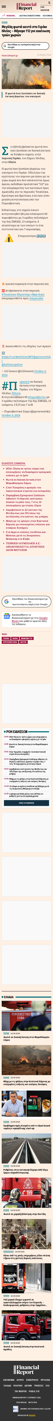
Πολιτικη (17, 1385)
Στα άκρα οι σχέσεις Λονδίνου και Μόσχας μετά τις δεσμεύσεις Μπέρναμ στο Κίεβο (26, 535)
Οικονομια (8, 1380)
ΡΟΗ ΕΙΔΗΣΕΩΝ (45, 8)
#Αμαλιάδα (36, 298)
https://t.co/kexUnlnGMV (17, 356)
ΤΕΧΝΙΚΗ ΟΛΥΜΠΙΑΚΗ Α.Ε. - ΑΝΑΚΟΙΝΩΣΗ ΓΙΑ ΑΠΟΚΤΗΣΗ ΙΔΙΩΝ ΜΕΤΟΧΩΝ (25, 547)
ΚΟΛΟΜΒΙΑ (47, 16)
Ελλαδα (7, 1385)
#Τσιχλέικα (9, 294)
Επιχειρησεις (32, 1380)
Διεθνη (28, 1385)
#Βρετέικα (37, 294)
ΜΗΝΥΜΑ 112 (26, 638)
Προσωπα (45, 1380)
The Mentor (21, 1391)
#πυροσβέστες (37, 397)
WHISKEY (32, 1415)
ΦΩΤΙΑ (23, 642)
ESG (47, 1385)
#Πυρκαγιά (25, 382)
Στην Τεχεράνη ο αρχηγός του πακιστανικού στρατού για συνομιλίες (28, 489)
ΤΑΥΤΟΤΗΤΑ (32, 1402)
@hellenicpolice (12, 364)
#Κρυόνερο (24, 294)
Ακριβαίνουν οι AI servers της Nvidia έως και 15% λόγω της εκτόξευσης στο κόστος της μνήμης (27, 513)
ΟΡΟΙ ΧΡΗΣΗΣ (21, 1402)
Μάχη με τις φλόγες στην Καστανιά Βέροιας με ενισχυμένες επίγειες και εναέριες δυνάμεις (28, 524)
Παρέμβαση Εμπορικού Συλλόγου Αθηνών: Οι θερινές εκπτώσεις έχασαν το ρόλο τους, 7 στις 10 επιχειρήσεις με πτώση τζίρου (25, 500)
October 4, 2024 (11, 415)
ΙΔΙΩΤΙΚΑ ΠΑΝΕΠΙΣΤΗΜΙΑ (29, 16)
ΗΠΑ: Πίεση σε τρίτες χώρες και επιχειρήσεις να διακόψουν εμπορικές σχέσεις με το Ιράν (28, 472)
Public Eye (34, 1391)
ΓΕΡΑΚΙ (6, 638)
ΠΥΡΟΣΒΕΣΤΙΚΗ (10, 642)
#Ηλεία (15, 393)
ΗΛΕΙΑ (15, 638)
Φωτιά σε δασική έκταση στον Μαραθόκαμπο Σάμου (23, 481)
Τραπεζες (38, 1385)
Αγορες (20, 1380)
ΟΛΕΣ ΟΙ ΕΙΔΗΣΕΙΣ (26, 803)
